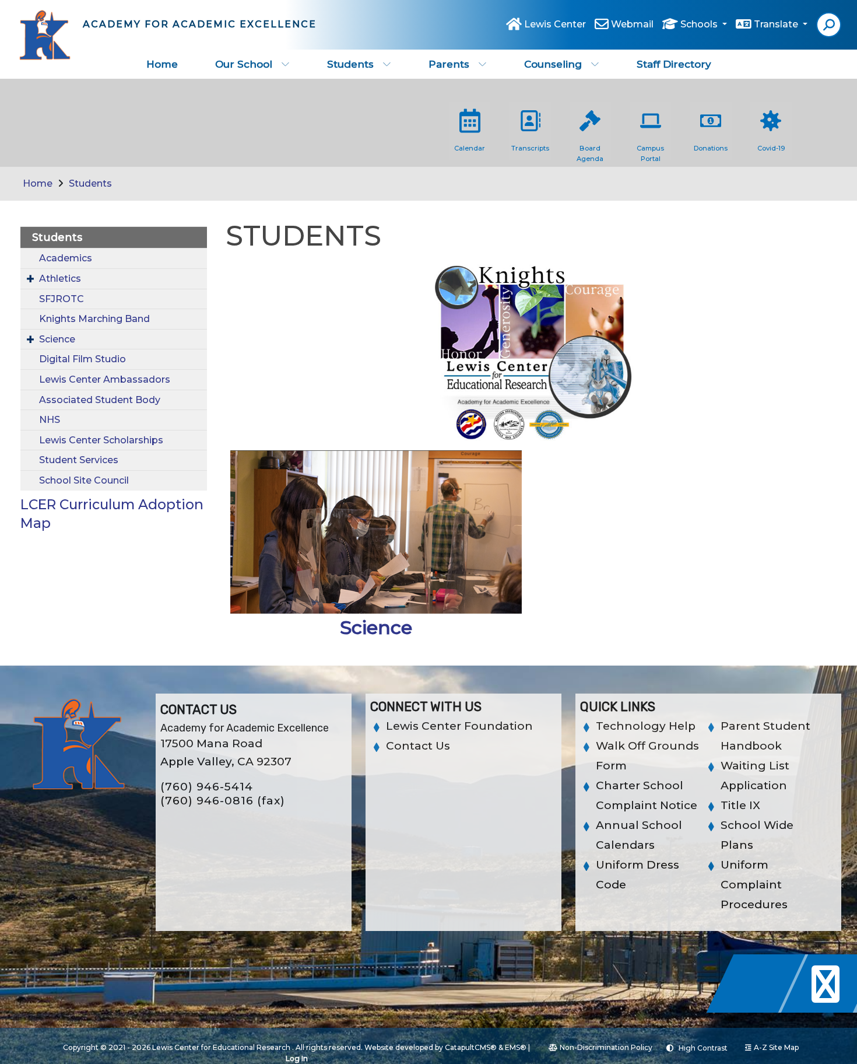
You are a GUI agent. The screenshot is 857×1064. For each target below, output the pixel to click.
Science (57, 339)
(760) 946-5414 (206, 786)
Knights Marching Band (94, 318)
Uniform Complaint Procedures (754, 884)
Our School (243, 64)
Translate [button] (777, 24)
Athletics (60, 278)
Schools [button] (700, 24)
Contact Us (418, 745)
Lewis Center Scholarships (101, 440)
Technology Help (646, 726)
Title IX (740, 805)
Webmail (632, 24)
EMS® (515, 1047)
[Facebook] (759, 1009)
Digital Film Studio (82, 359)
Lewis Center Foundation (459, 726)
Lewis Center (555, 24)
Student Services (78, 460)
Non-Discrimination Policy (606, 1047)
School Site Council (84, 480)
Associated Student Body (99, 399)
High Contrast (703, 1048)
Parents (448, 64)
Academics (65, 258)
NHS (49, 419)
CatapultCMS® (471, 1047)
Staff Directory (674, 64)
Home (162, 64)
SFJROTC (61, 298)
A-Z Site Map (776, 1047)
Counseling (553, 64)
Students (350, 64)
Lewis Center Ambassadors (104, 379)
